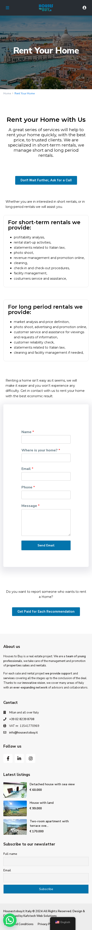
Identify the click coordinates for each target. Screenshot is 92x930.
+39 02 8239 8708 (21, 719)
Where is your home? (40, 450)
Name (27, 432)
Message (30, 506)
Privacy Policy (47, 924)
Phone (28, 487)
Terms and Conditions (18, 924)
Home (7, 93)
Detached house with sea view (52, 784)
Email (27, 469)
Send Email (46, 545)
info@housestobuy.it (23, 733)
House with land (42, 803)
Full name (10, 854)
